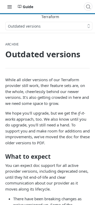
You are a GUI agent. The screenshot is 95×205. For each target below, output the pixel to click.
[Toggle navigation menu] (9, 6)
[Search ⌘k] (88, 6)
